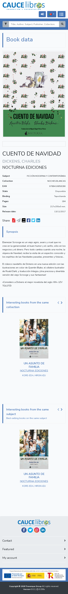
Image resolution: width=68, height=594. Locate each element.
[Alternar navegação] (61, 14)
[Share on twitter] (33, 220)
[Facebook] (24, 530)
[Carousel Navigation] (60, 302)
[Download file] (13, 220)
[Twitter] (30, 530)
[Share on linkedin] (38, 220)
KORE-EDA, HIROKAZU (34, 375)
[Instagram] (36, 530)
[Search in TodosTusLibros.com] (23, 220)
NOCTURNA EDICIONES (24, 167)
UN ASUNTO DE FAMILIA (34, 365)
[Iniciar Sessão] (42, 14)
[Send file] (18, 220)
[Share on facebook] (28, 220)
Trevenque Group (34, 586)
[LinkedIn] (43, 530)
